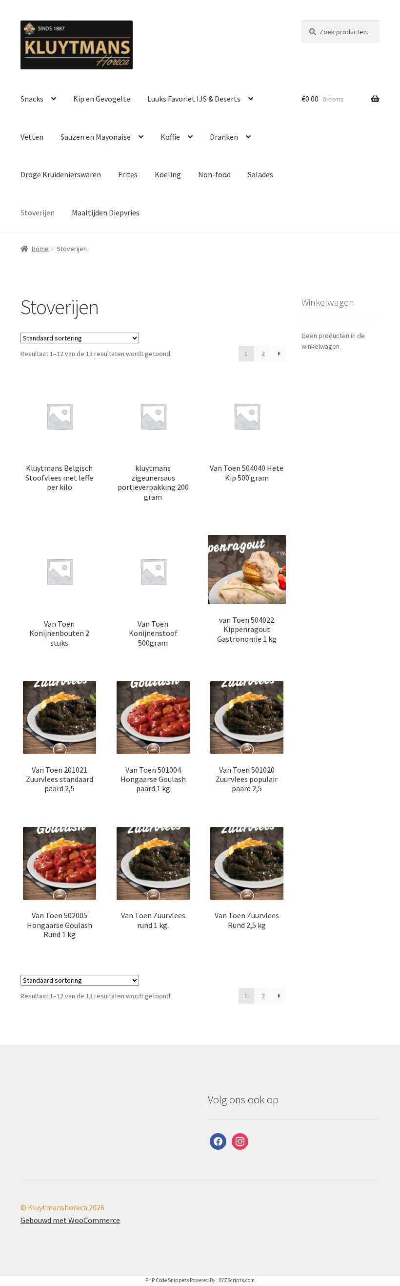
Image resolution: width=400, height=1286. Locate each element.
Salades (260, 174)
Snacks (31, 99)
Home (40, 248)
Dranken (224, 137)
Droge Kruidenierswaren (60, 174)
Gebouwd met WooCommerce (70, 1220)
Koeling (168, 174)
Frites (128, 174)
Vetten (31, 137)
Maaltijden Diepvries (106, 212)
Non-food (214, 174)
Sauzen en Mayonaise (95, 137)
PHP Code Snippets (167, 1280)
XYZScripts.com (237, 1280)
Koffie (170, 137)
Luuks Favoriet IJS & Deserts (193, 99)
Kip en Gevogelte (101, 99)
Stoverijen (37, 212)
